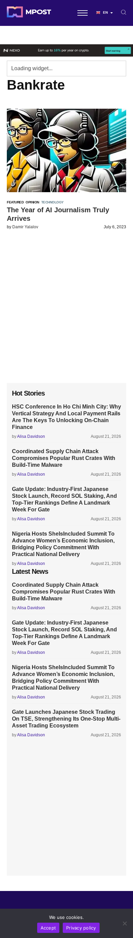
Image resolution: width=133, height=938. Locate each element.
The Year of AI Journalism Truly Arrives (58, 214)
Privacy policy (81, 928)
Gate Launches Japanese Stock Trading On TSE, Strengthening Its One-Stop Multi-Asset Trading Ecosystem (66, 718)
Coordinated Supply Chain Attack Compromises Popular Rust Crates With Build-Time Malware (63, 458)
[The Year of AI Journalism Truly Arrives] (66, 150)
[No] (124, 923)
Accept (48, 928)
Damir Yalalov (25, 227)
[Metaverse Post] (29, 12)
